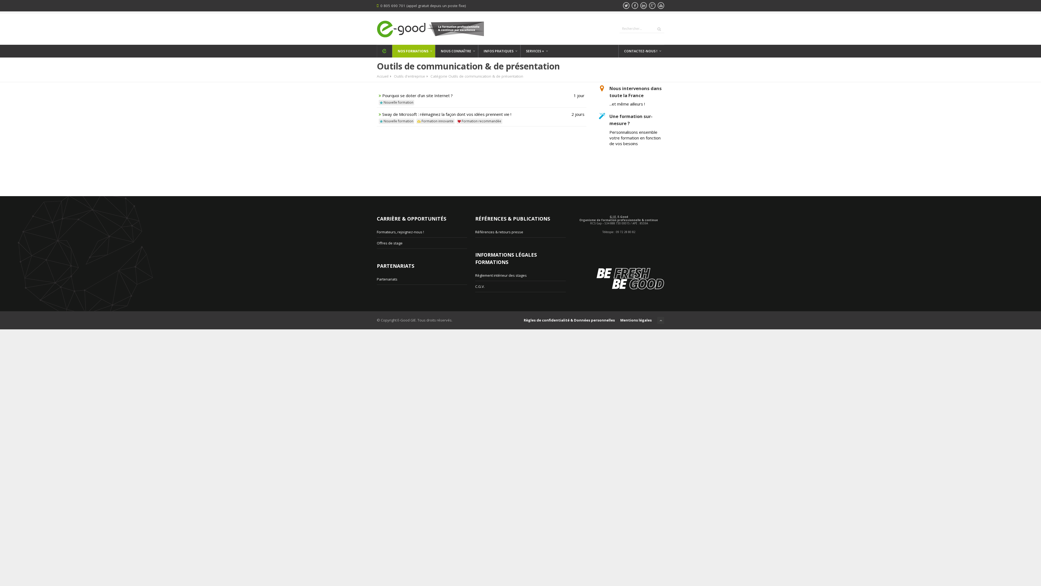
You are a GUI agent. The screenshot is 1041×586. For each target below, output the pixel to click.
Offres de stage (390, 243)
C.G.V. (480, 286)
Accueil (382, 76)
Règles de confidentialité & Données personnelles (569, 320)
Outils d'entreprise (409, 76)
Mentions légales (636, 320)
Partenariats (387, 279)
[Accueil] (384, 51)
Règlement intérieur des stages (501, 275)
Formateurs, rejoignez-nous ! (400, 232)
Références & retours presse (499, 232)
